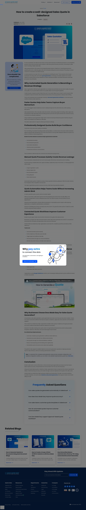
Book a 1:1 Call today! (29, 261)
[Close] (65, 246)
